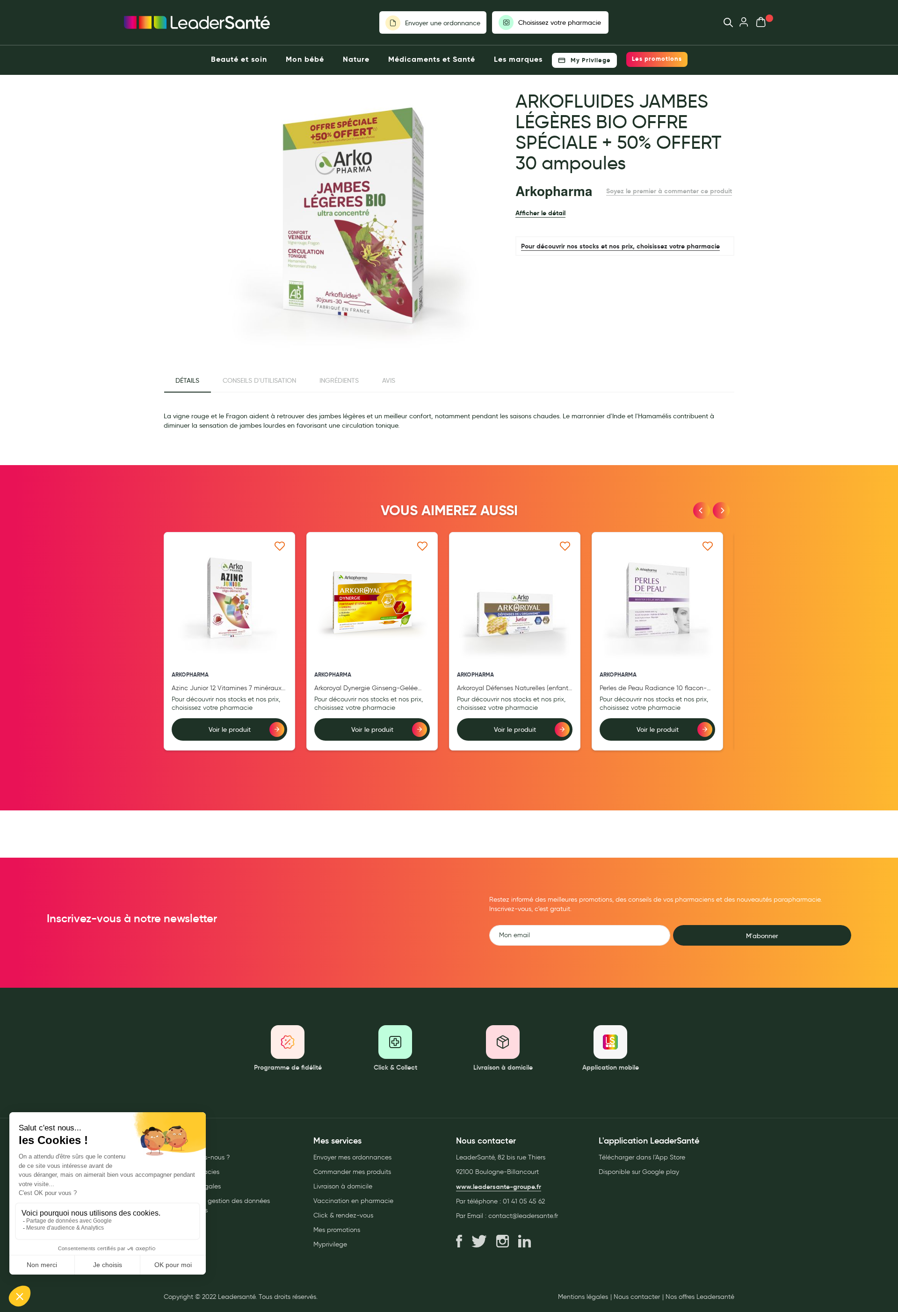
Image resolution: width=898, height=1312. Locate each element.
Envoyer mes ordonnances (352, 1157)
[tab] (187, 381)
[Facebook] (459, 1242)
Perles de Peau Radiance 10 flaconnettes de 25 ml (653, 688)
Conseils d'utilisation (259, 380)
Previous (701, 510)
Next (721, 510)
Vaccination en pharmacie (353, 1201)
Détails (187, 380)
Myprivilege (330, 1244)
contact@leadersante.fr (523, 1216)
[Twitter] (479, 1242)
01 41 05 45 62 (524, 1201)
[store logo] (197, 22)
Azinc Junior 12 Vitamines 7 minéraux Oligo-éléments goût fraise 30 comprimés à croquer (229, 688)
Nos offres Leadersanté (700, 1297)
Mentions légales (583, 1297)
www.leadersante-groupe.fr (498, 1186)
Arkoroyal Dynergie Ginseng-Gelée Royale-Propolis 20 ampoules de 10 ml (371, 688)
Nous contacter (637, 1297)
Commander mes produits (352, 1172)
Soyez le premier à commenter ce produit (669, 191)
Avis (388, 380)
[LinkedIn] (524, 1242)
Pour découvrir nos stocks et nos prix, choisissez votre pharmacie (620, 246)
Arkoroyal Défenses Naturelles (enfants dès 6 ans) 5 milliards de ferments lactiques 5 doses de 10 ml (514, 688)
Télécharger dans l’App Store (642, 1157)
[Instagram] (502, 1242)
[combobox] (724, 22)
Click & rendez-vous (343, 1215)
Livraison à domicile (342, 1186)
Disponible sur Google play (639, 1172)
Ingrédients (339, 380)
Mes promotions (336, 1230)
